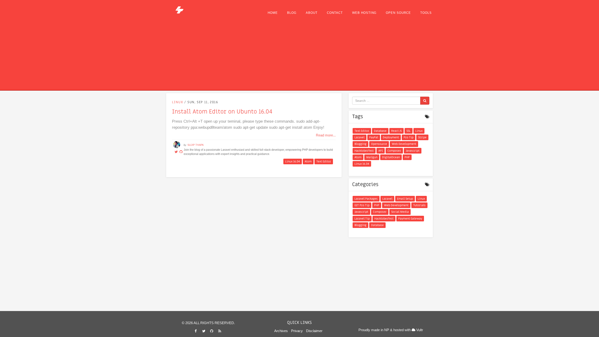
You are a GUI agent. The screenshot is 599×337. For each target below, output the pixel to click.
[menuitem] (272, 13)
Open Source (398, 13)
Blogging (360, 144)
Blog (291, 13)
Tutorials (419, 205)
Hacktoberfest (364, 151)
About (312, 13)
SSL (408, 131)
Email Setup (405, 199)
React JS (396, 131)
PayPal (373, 137)
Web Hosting (364, 13)
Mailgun (371, 157)
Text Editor (323, 161)
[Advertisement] (299, 55)
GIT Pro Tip (361, 205)
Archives (281, 331)
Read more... (326, 135)
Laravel (359, 137)
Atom (308, 161)
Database (380, 131)
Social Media (400, 212)
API (380, 151)
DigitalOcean (391, 157)
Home (273, 13)
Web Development (404, 144)
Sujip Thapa (195, 144)
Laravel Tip (362, 218)
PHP (407, 157)
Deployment (391, 137)
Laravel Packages (366, 199)
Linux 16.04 (292, 161)
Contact (335, 13)
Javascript (413, 151)
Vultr (419, 330)
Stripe (422, 137)
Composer (394, 151)
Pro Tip (408, 137)
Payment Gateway (410, 218)
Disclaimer (314, 331)
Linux (178, 102)
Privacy (297, 331)
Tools (426, 13)
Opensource (379, 144)
